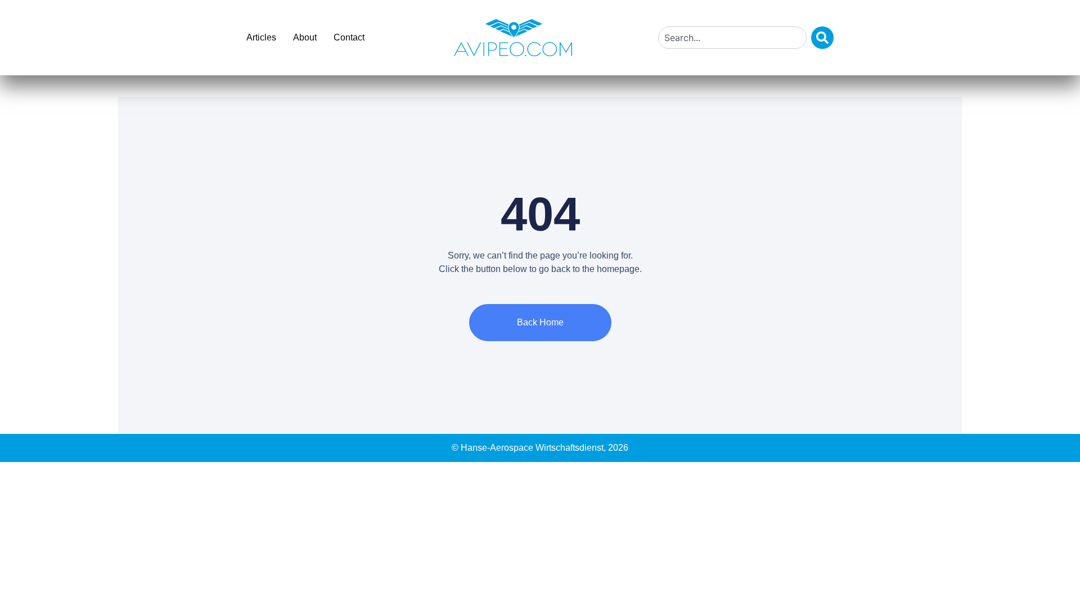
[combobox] (732, 37)
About (305, 37)
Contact (349, 37)
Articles (261, 37)
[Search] (822, 37)
